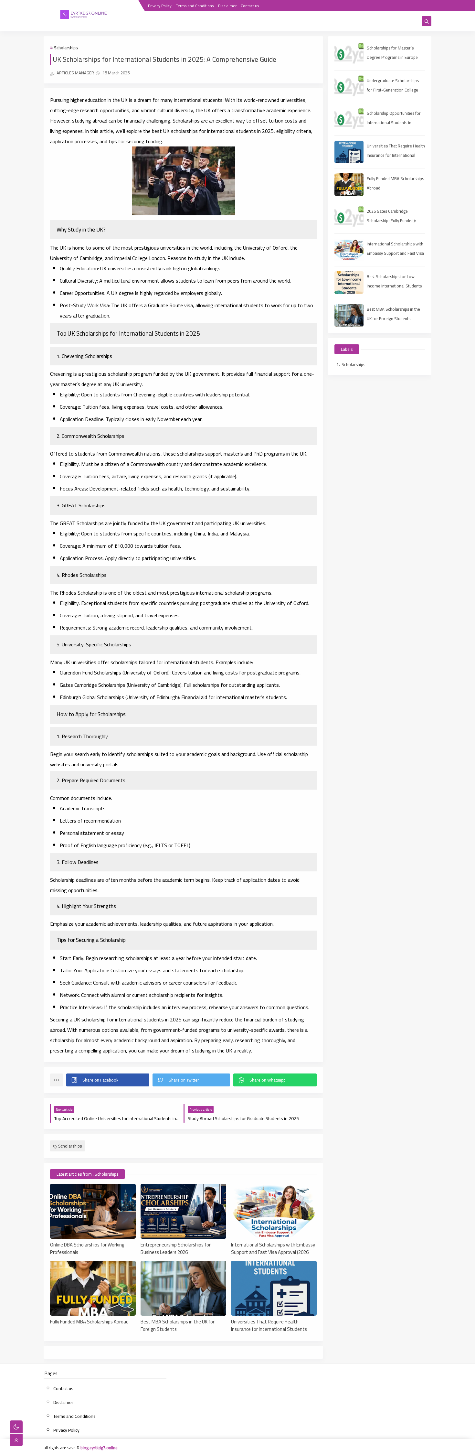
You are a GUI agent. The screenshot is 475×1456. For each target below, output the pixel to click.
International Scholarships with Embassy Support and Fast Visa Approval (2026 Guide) (273, 1248)
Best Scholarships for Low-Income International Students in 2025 (394, 286)
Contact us (250, 5)
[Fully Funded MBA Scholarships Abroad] (93, 1288)
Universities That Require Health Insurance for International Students (269, 1325)
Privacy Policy (160, 5)
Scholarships (66, 47)
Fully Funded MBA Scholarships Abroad (89, 1322)
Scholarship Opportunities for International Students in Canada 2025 (394, 122)
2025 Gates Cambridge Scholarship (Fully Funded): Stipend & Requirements (391, 220)
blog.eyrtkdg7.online (99, 1447)
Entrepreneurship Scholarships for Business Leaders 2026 (176, 1248)
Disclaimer (227, 5)
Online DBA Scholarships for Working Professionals (87, 1248)
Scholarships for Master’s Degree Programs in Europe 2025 (392, 57)
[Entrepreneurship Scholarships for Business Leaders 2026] (183, 1211)
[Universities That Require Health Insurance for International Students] (274, 1288)
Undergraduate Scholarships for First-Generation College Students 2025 (393, 90)
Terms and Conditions (195, 5)
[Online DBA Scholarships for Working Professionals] (93, 1211)
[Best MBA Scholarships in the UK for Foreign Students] (183, 1288)
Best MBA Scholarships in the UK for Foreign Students (178, 1325)
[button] (107, 1079)
